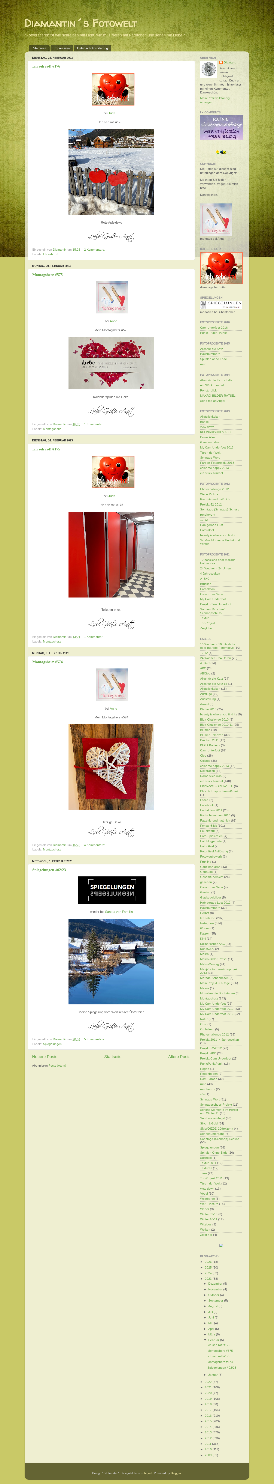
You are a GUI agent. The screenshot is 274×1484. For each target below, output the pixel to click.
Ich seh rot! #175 (46, 449)
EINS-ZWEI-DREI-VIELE (216, 786)
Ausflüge (206, 693)
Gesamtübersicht (211, 877)
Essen (204, 800)
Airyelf (148, 1473)
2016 (209, 1415)
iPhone (205, 928)
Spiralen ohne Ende (213, 359)
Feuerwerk (207, 830)
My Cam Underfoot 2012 (217, 1008)
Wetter (204, 1209)
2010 (209, 1449)
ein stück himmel (211, 473)
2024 (209, 1273)
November (215, 1289)
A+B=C (205, 578)
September (216, 1300)
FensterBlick (208, 825)
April (211, 1328)
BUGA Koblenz (210, 745)
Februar (214, 1340)
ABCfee (205, 673)
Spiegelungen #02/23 (49, 870)
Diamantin (231, 62)
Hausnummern (210, 353)
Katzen (205, 933)
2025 (209, 1267)
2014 (209, 1426)
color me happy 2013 (214, 468)
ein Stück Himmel (212, 385)
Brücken (205, 583)
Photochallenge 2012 (214, 489)
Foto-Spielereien (211, 836)
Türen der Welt (210, 452)
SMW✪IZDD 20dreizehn (216, 1128)
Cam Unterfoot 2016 (214, 327)
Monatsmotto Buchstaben (217, 993)
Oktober (214, 1295)
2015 (209, 1421)
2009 (209, 1455)
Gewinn (205, 892)
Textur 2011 (208, 1163)
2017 (209, 1410)
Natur (204, 1019)
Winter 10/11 (208, 1219)
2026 (209, 1261)
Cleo (203, 755)
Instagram (207, 923)
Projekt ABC (208, 1053)
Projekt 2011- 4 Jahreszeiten (219, 1039)
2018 (209, 1404)
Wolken (205, 1229)
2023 (209, 1278)
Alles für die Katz (211, 349)
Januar (213, 1374)
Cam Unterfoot (210, 750)
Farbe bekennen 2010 (215, 815)
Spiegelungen (52, 1044)
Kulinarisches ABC (212, 943)
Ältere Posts (179, 1056)
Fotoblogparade (211, 841)
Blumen (205, 729)
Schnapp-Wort (210, 457)
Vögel (204, 1193)
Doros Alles (207, 437)
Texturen (206, 1168)
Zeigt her (206, 628)
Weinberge (207, 1198)
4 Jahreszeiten (210, 573)
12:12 (204, 519)
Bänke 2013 (208, 709)
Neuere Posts (44, 1056)
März (212, 1334)
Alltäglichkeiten (210, 416)
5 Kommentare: (95, 1039)
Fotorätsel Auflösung (214, 851)
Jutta (111, 113)
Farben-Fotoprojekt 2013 (217, 462)
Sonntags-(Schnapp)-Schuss (219, 509)
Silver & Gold (209, 1123)
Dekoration (207, 770)
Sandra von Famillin (119, 912)
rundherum (207, 514)
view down (207, 427)
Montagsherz (52, 428)
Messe (204, 988)
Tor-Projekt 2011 (211, 1178)
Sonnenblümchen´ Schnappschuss (212, 611)
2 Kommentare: (95, 249)
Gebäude (206, 871)
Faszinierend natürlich (215, 499)
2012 (209, 1438)
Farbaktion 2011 (211, 810)
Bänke (204, 421)
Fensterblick (208, 390)
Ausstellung (208, 699)
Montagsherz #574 (47, 662)
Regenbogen (209, 1073)
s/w (202, 1094)
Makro (204, 954)
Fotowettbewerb (211, 856)
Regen (204, 1068)
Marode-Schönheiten (214, 978)
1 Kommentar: (94, 424)
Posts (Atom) (57, 1065)
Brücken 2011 (209, 740)
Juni (211, 1317)
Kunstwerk (207, 949)
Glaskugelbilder (210, 897)
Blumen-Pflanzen (211, 735)
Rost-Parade (208, 1079)
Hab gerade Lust (211, 525)
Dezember (215, 1283)
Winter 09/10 (208, 1214)
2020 (209, 1393)
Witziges (205, 1224)
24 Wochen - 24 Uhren (215, 568)
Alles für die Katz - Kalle (216, 380)
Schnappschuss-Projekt (216, 1104)
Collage (205, 760)
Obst (203, 1024)
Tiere (203, 1173)
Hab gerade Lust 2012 (215, 902)
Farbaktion (207, 589)
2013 (209, 1432)
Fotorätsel (207, 530)
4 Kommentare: (95, 845)
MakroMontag (209, 964)
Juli (211, 1312)
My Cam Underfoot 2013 (217, 447)
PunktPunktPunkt (211, 1063)
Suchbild (206, 1157)
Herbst (204, 913)
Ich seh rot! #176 (46, 66)
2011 (208, 1443)
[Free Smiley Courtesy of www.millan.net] (221, 153)
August (213, 1306)
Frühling (205, 861)
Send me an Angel (212, 400)
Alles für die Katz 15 (213, 683)
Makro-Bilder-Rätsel (213, 959)
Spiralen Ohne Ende (214, 1152)
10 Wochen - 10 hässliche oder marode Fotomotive (217, 646)
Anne (113, 321)
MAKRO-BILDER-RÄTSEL (217, 395)
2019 (209, 1398)
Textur (204, 618)
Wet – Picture (209, 494)
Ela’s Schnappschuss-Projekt (219, 791)
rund (203, 364)
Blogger (176, 1473)
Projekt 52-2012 (211, 504)
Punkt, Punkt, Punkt (213, 332)
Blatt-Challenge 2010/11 (216, 724)
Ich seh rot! (50, 254)
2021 (209, 1387)
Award (204, 704)
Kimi (203, 938)
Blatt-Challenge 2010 (214, 719)
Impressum (62, 48)
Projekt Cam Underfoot (215, 604)
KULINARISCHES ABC (215, 432)
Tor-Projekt (207, 623)
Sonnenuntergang (212, 1133)
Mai (211, 1323)
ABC (203, 668)
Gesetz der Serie (211, 594)
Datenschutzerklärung (92, 48)
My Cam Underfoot (213, 599)
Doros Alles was (211, 776)
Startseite (39, 48)
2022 (209, 1381)
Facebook (207, 805)
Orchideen (207, 1029)
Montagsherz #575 (47, 274)
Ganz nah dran (210, 442)
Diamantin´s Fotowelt (81, 22)
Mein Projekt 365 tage (215, 983)
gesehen (206, 882)
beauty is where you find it (217, 535)
